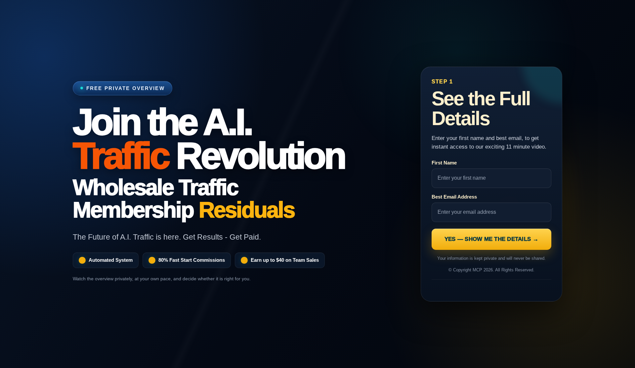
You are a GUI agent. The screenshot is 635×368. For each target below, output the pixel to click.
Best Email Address (454, 197)
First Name (444, 162)
